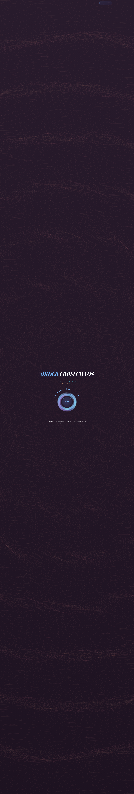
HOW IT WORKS (68, 3)
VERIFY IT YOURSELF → (67, 383)
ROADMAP (78, 3)
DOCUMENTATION (56, 3)
